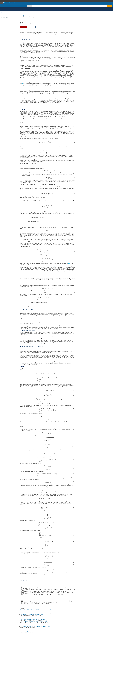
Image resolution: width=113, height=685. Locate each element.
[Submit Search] (109, 6)
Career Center (14, 0)
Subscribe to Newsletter (26, 0)
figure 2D (59, 273)
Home (21, 13)
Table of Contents (6, 17)
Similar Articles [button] (5, 18)
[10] (41, 73)
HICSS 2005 (32, 13)
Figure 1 (27, 210)
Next (14, 15)
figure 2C (25, 272)
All (29, 6)
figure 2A (55, 266)
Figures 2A (69, 263)
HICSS (28, 13)
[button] (108, 1)
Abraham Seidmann (23, 24)
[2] (53, 85)
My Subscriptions (5, 6)
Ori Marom (21, 23)
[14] (24, 72)
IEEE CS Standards (8, 0)
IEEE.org (2, 0)
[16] (22, 83)
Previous (5, 15)
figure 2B (66, 270)
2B (73, 263)
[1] (48, 358)
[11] (33, 73)
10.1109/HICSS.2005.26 (28, 20)
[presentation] (47, 51)
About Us (19, 0)
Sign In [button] (111, 0)
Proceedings (24, 13)
